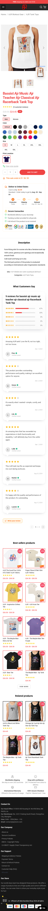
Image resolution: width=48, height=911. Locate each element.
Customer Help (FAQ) (9, 869)
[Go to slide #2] (30, 84)
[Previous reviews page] (32, 527)
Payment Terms (7, 859)
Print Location (8, 153)
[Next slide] (43, 47)
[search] (41, 7)
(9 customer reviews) (20, 107)
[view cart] (44, 7)
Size (4, 141)
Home (3, 14)
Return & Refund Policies (10, 862)
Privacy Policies (7, 839)
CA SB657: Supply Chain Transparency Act (17, 845)
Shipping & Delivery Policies (11, 856)
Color (5, 123)
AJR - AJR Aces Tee (32, 604)
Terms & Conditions (9, 835)
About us (5, 832)
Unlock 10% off (5, 900)
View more (24, 686)
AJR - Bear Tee (8, 673)
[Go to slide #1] (18, 84)
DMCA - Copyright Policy (10, 842)
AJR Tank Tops (32, 14)
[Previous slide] (4, 47)
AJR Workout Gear (16, 14)
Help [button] (43, 908)
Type (4, 115)
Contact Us (6, 866)
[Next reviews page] (43, 527)
